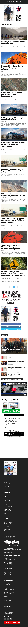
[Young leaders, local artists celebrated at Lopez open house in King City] (4, 374)
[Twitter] (11, 619)
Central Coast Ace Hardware (9, 536)
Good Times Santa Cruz (8, 573)
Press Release (7, 485)
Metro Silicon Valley (8, 574)
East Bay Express (7, 572)
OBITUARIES (6, 518)
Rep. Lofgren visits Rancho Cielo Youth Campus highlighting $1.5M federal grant (14, 349)
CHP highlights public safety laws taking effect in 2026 (13, 119)
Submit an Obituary (8, 523)
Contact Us (6, 482)
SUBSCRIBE (6, 476)
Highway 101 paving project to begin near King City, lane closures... (12, 68)
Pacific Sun (6, 577)
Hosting (5, 558)
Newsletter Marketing (8, 564)
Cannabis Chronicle (8, 600)
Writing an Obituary (8, 522)
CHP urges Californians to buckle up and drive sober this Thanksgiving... (13, 144)
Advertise (6, 493)
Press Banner (6, 589)
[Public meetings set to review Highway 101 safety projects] (14, 161)
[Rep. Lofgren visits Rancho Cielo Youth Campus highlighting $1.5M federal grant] (14, 346)
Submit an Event (7, 530)
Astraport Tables (7, 537)
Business (6, 499)
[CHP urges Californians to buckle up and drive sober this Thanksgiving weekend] (14, 134)
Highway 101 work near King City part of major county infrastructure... (13, 94)
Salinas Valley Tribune (8, 590)
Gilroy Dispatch (7, 581)
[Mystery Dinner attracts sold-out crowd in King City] (4, 363)
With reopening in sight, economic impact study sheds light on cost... (13, 195)
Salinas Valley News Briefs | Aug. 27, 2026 (16, 367)
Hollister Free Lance (8, 584)
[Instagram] (8, 619)
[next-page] (19, 287)
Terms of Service (7, 487)
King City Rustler (7, 585)
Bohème (5, 599)
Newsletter (6, 481)
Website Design (7, 557)
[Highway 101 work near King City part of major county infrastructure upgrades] (14, 84)
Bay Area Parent (7, 597)
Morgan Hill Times (7, 588)
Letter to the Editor (7, 483)
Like (19, 323)
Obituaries (6, 519)
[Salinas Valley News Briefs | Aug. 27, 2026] (4, 369)
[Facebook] (5, 619)
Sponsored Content (8, 562)
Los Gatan (6, 587)
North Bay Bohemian (8, 576)
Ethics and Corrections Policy (10, 489)
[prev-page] (8, 287)
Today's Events (7, 529)
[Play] (3, 395)
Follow (18, 326)
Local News (6, 498)
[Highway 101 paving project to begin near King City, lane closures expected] (14, 58)
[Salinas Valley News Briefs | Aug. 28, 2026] (4, 357)
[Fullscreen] (25, 395)
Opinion (5, 502)
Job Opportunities (7, 607)
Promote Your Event (8, 531)
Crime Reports (7, 500)
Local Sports (6, 515)
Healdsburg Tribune (8, 583)
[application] (14, 389)
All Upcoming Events (8, 527)
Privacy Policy (7, 486)
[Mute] (23, 395)
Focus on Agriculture (8, 510)
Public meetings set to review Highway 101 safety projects (12, 170)
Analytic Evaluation (8, 563)
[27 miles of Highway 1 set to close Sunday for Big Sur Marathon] (14, 33)
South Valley (6, 603)
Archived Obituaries (8, 521)
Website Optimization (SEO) (9, 559)
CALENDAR (6, 526)
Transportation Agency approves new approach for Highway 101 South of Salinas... (13, 220)
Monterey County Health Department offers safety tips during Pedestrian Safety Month (13, 273)
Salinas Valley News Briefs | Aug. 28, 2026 (16, 356)
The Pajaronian (7, 592)
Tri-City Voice (6, 593)
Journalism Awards (8, 609)
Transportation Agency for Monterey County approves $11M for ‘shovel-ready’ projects (13, 247)
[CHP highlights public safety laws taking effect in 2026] (14, 110)
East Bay (5, 601)
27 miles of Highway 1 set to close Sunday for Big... (13, 42)
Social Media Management (9, 560)
